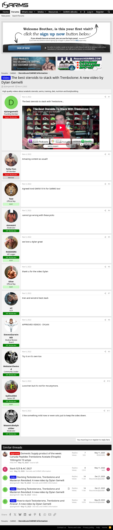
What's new (27, 11)
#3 (109, 184)
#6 (109, 267)
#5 (109, 237)
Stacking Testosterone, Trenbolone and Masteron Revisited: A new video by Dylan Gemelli (37, 478)
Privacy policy (88, 527)
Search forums (18, 16)
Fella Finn (13, 462)
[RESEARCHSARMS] (79, 63)
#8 (109, 320)
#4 (109, 210)
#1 (109, 97)
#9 (109, 351)
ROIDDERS (101, 455)
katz (11, 471)
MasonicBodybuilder (97, 479)
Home (6, 11)
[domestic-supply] (33, 63)
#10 (108, 381)
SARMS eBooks (70, 11)
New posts (5, 16)
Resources (53, 11)
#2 (109, 154)
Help (98, 527)
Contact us (61, 527)
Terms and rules (74, 527)
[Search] (109, 12)
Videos (34, 495)
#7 (109, 293)
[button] (34, 12)
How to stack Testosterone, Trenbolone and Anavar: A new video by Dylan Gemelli (37, 502)
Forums (15, 11)
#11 (108, 411)
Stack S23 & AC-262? (21, 468)
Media (41, 11)
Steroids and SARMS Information (38, 471)
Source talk (34, 462)
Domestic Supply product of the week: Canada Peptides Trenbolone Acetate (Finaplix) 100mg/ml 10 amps (36, 457)
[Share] (105, 97)
